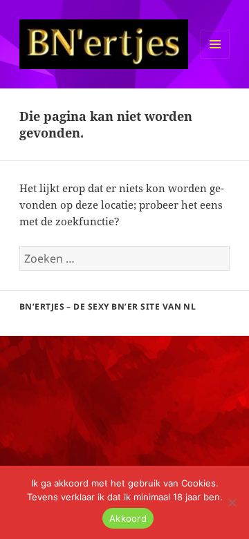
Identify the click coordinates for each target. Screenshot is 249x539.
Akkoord (128, 518)
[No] (232, 502)
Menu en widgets (215, 58)
